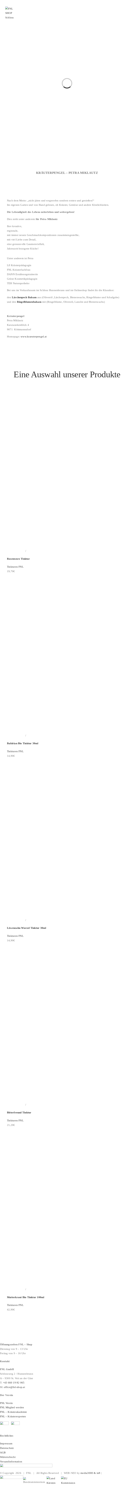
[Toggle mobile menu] (127, 17)
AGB (3, 1452)
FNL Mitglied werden (12, 1407)
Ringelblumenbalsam (29, 301)
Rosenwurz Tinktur (18, 558)
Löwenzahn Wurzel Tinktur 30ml (26, 928)
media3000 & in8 (90, 1473)
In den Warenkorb (16, 551)
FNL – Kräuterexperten (13, 1416)
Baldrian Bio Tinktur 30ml (22, 743)
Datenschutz (7, 1448)
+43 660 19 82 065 (14, 1382)
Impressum (6, 1443)
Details (30, 551)
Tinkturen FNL (15, 566)
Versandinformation (11, 1461)
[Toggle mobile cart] (114, 17)
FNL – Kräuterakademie (13, 1412)
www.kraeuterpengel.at (33, 336)
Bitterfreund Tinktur (19, 1112)
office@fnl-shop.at (14, 1387)
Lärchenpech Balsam (24, 297)
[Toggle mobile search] (121, 17)
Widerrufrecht (8, 1457)
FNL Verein (6, 1403)
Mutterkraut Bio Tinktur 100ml (25, 1297)
